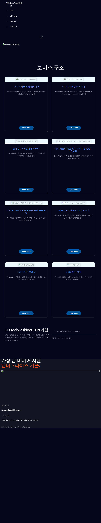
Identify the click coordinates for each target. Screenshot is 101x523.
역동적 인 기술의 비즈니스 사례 (74, 210)
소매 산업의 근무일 (26, 272)
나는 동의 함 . (62, 338)
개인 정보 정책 (66, 338)
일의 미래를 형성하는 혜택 (26, 87)
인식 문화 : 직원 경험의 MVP (26, 149)
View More (26, 128)
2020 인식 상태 (73, 272)
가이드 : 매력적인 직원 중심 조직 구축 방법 (26, 211)
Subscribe (94, 331)
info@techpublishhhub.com (11, 410)
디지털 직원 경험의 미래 (73, 87)
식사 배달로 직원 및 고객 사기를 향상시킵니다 (74, 150)
